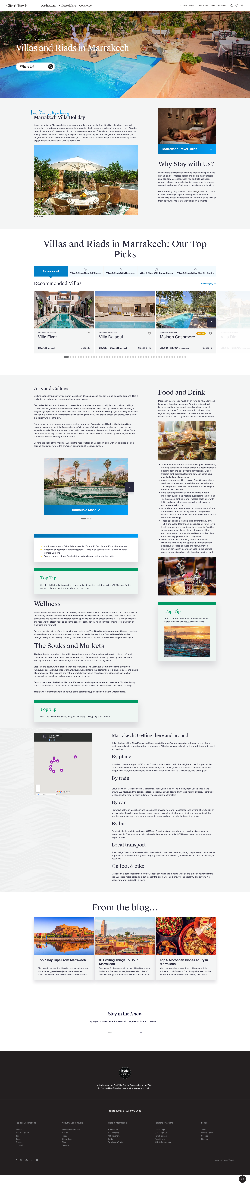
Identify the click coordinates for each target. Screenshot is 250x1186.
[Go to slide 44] (180, 357)
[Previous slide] (42, 487)
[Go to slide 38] (164, 357)
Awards (65, 1132)
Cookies (204, 1136)
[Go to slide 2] (70, 357)
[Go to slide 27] (135, 357)
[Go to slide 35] (156, 357)
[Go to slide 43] (177, 357)
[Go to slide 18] (112, 357)
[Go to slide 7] (83, 357)
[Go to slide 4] (76, 357)
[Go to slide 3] (73, 357)
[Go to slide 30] (143, 357)
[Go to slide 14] (102, 357)
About (212, 5)
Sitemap (204, 1139)
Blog (64, 1142)
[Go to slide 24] (128, 357)
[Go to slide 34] (154, 357)
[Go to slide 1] (66, 357)
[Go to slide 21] (120, 357)
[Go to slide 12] (96, 357)
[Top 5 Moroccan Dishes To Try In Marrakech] (186, 948)
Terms (203, 1129)
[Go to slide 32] (148, 357)
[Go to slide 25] (130, 357)
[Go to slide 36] (159, 357)
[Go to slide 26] (133, 357)
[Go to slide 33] (151, 357)
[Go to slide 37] (161, 357)
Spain (18, 1139)
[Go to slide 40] (169, 357)
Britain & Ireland (22, 1132)
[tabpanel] (125, 321)
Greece (19, 1142)
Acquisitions (160, 1139)
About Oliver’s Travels (71, 1129)
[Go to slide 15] (104, 357)
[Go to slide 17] (109, 357)
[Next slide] (91, 309)
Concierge (85, 5)
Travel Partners (161, 1136)
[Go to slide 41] (172, 357)
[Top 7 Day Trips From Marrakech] (64, 948)
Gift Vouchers (114, 1136)
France (18, 1129)
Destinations (48, 5)
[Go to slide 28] (138, 357)
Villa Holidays (67, 5)
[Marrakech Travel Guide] (187, 131)
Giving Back (67, 1139)
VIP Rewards (113, 1132)
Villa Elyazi (48, 337)
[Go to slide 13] (99, 357)
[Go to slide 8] (86, 357)
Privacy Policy (207, 1132)
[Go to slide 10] (91, 357)
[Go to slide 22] (122, 357)
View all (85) (207, 284)
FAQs (110, 1139)
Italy (17, 1136)
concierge (194, 191)
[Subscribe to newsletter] (141, 1031)
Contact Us (221, 5)
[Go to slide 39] (167, 357)
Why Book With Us (115, 1142)
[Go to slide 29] (141, 357)
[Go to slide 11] (94, 357)
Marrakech (42, 39)
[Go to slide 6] (81, 357)
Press (64, 1136)
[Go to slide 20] (117, 357)
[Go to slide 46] (185, 357)
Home (18, 39)
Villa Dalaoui (111, 337)
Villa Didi (229, 337)
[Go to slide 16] (107, 357)
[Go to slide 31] (146, 357)
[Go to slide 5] (78, 357)
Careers (65, 1145)
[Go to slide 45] (182, 357)
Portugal (19, 1145)
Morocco (29, 39)
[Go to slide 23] (125, 357)
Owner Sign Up (161, 1132)
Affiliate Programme (163, 1142)
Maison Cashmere (177, 337)
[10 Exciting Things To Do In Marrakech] (125, 948)
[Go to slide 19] (115, 357)
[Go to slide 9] (89, 357)
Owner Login (160, 1129)
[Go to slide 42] (175, 357)
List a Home (203, 5)
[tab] (51, 271)
